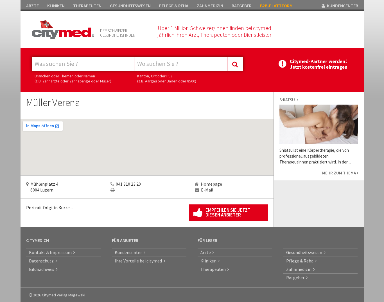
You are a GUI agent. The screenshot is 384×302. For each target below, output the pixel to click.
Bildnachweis (42, 269)
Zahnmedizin (299, 269)
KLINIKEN (56, 5)
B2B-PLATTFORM (276, 5)
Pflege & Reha (300, 261)
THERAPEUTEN (87, 5)
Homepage (211, 184)
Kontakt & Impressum (51, 252)
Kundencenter (129, 252)
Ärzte (206, 252)
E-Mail (207, 190)
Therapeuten (213, 269)
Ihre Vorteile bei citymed (139, 261)
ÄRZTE (32, 5)
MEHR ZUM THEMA (339, 173)
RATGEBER (242, 5)
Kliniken (209, 261)
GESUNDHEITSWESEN (130, 5)
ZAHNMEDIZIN (210, 5)
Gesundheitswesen (305, 252)
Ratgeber (296, 277)
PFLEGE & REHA (173, 5)
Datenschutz (42, 261)
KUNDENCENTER (341, 5)
